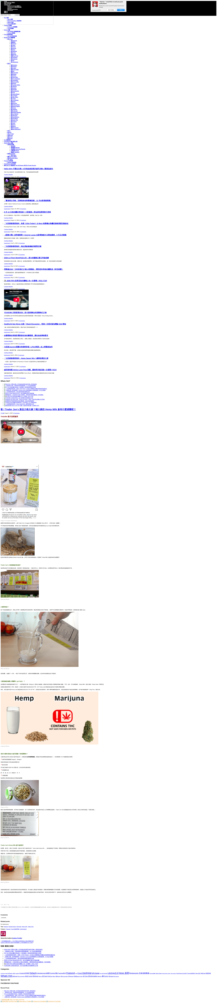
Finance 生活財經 (8, 160)
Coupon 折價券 (8, 25)
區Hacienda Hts (15, 91)
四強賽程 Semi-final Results (18, 149)
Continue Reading (8, 174)
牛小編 (2, 413)
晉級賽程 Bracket (15, 147)
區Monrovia (14, 103)
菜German (13, 48)
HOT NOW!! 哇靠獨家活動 (13, 31)
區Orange (13, 108)
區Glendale (14, 89)
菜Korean (13, 52)
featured (6, 926)
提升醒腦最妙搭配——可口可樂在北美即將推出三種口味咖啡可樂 (18, 941)
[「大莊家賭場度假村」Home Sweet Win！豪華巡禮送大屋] (19, 404)
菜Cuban (13, 45)
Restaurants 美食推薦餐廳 (139, 973)
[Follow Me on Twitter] (24, 1001)
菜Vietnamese (14, 62)
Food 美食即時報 (8, 34)
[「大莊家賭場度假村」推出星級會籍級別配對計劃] (17, 391)
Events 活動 (7, 30)
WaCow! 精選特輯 (206, 973)
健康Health (15, 976)
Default (33, 973)
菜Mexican (13, 54)
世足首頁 (13, 146)
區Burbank (13, 74)
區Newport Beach (15, 106)
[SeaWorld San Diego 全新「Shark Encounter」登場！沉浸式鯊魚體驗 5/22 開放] (24, 399)
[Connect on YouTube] (53, 1001)
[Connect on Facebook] (38, 1001)
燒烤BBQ (13, 42)
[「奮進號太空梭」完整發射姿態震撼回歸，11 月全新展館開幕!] (20, 385)
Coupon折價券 (24, 973)
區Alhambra (14, 65)
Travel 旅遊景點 (191, 973)
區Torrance (14, 121)
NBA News (13, 155)
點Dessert (9, 138)
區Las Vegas (14, 95)
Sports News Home (166, 973)
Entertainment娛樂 (43, 973)
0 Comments (23, 177)
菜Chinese (13, 43)
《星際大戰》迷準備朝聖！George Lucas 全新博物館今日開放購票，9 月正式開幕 (35, 235)
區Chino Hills (14, 77)
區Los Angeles (14, 100)
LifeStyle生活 (23, 929)
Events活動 (54, 973)
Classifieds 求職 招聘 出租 (10, 141)
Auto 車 (7, 973)
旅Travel (45, 976)
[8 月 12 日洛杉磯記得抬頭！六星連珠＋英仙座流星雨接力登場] (20, 387)
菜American (14, 40)
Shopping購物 (152, 973)
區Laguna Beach (15, 94)
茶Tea (8, 130)
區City (9, 63)
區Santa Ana (14, 115)
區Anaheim (14, 66)
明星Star (50, 976)
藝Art (81, 976)
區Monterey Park (15, 104)
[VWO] (99, 10)
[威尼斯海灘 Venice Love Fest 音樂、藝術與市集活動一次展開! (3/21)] (21, 405)
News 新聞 (124, 973)
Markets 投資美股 (11, 162)
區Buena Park (14, 72)
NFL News (10, 159)
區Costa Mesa (14, 80)
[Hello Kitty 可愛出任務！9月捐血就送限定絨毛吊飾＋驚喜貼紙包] (20, 384)
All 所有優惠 (10, 28)
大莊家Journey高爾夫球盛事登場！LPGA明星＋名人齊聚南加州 (28, 347)
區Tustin (13, 123)
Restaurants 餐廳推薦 (9, 37)
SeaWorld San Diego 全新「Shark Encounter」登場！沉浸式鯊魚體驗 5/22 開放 (35, 324)
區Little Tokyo (14, 97)
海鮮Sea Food (14, 56)
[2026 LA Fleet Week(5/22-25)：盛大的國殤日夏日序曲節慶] (19, 393)
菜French (13, 46)
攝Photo (40, 976)
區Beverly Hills (15, 69)
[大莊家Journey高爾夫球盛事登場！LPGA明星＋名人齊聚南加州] (20, 402)
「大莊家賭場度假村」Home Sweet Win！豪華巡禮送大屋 (26, 358)
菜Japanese (14, 51)
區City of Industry (15, 78)
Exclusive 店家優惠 (12, 27)
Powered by (94, 10)
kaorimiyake (7, 177)
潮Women (58, 976)
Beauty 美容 (12, 973)
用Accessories (64, 976)
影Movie (35, 976)
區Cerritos (13, 75)
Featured (8, 929)
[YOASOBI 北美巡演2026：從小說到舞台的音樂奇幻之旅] (18, 398)
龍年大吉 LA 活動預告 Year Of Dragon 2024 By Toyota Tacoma (20, 165)
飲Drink (9, 132)
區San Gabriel (14, 114)
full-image (18, 926)
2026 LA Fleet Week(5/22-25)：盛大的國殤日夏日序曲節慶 (26, 258)
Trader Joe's (31, 926)
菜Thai (12, 60)
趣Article (100, 976)
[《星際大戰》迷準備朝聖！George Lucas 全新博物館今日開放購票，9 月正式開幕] (25, 390)
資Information (92, 976)
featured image (12, 926)
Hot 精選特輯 (7, 140)
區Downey (13, 83)
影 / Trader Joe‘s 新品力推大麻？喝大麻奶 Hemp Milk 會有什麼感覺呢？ (38, 409)
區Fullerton (14, 86)
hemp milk (24, 926)
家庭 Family (28, 976)
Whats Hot (6, 975)
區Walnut (13, 126)
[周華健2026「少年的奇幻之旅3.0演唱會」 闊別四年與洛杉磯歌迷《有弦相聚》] (24, 394)
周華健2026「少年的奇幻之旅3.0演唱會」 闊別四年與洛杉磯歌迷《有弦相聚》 (33, 269)
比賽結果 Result (15, 150)
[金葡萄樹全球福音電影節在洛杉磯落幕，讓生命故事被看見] (19, 401)
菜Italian (13, 49)
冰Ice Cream (10, 133)
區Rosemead (14, 111)
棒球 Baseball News (12, 158)
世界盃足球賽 (10, 144)
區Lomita (13, 98)
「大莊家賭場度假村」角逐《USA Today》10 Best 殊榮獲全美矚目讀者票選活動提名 (36, 223)
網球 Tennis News (12, 156)
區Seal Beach (14, 118)
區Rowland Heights (16, 112)
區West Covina (14, 127)
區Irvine (13, 92)
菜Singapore (14, 57)
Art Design (3, 973)
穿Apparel (71, 976)
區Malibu (13, 101)
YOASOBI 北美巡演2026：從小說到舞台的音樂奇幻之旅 (25, 312)
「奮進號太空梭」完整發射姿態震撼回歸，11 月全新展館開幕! (27, 200)
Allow (121, 10)
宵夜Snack (10, 135)
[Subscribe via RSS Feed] (9, 1001)
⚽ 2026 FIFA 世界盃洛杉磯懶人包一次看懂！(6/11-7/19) (25, 281)
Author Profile (17, 938)
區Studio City (14, 120)
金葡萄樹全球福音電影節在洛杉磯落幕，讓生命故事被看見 (26, 335)
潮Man (53, 976)
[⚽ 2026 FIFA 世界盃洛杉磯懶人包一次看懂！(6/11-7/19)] (18, 396)
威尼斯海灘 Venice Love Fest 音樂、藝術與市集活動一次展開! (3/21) (30, 370)
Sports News (159, 973)
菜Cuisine (10, 39)
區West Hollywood (15, 129)
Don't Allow (111, 10)
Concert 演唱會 (11, 33)
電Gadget (111, 976)
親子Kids (85, 976)
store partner (173, 973)
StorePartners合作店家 (10, 164)
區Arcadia (13, 68)
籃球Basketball (11, 153)
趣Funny (105, 976)
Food (76, 973)
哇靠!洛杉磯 (5, 999)
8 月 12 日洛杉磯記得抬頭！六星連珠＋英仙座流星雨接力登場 (27, 212)
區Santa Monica (15, 117)
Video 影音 (197, 973)
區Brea (12, 71)
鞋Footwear (116, 976)
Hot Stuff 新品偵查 (12, 36)
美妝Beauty (77, 976)
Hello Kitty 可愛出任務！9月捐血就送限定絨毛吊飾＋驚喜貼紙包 (28, 169)
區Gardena (13, 88)
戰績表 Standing (15, 152)
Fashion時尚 (62, 973)
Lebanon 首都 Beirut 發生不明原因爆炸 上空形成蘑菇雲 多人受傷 (17, 942)
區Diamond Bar (15, 82)
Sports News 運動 (8, 143)
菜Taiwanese (14, 59)
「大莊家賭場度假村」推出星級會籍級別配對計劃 (22, 246)
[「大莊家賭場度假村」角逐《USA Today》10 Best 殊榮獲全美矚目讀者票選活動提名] (25, 388)
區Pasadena (14, 109)
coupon (17, 973)
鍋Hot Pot (9, 137)
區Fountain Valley (15, 85)
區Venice (13, 124)
